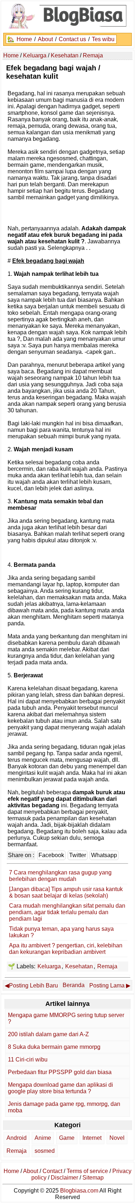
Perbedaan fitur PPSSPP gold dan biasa (60, 1072)
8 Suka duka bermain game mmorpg (54, 1047)
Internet (92, 1138)
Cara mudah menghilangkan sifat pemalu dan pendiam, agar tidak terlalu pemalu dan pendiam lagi (67, 912)
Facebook (51, 855)
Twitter (77, 855)
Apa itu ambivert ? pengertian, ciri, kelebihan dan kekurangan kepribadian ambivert (65, 948)
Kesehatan (79, 966)
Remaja (107, 966)
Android (16, 1138)
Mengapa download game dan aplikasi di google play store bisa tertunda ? (60, 1088)
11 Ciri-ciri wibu (28, 1059)
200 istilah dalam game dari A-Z (48, 1034)
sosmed (45, 1151)
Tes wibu (103, 39)
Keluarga (49, 966)
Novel (117, 1138)
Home (24, 39)
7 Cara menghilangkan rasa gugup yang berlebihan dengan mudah (60, 875)
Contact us (72, 39)
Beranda (74, 985)
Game (67, 1138)
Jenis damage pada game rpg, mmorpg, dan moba (64, 1107)
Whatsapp (104, 855)
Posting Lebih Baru (33, 985)
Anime (43, 1138)
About (45, 39)
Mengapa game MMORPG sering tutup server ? (66, 1018)
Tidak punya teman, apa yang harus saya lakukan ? (61, 932)
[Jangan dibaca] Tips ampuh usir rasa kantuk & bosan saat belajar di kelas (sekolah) (66, 892)
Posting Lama (107, 985)
